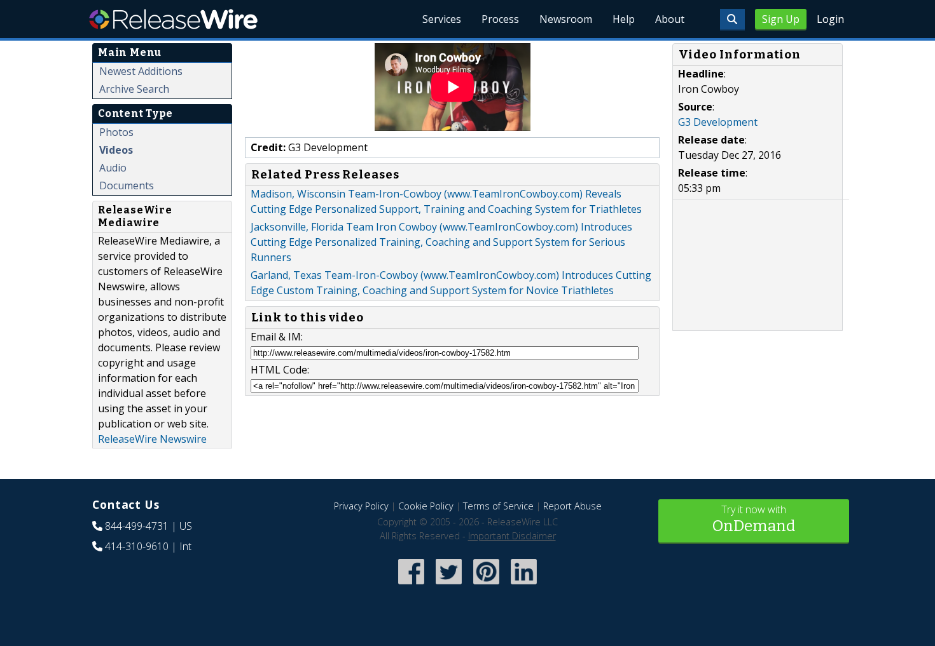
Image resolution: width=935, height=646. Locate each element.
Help (624, 19)
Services (441, 19)
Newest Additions (141, 71)
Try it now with (753, 518)
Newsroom (565, 19)
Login (830, 19)
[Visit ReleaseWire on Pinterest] (486, 586)
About (669, 19)
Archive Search (134, 89)
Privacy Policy (361, 506)
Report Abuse (572, 506)
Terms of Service (498, 506)
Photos (116, 132)
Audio (113, 168)
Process (500, 19)
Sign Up (781, 19)
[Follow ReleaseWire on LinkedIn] (523, 586)
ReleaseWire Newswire (152, 439)
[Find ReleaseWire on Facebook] (411, 586)
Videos (116, 150)
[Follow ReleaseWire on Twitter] (448, 586)
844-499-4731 (137, 526)
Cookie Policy (426, 506)
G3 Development (718, 122)
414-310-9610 (137, 546)
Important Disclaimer (512, 536)
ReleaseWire (173, 19)
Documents (126, 185)
